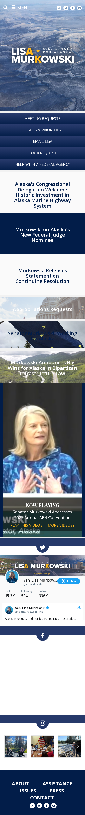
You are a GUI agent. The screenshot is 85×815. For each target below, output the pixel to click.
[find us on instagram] (42, 722)
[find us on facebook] (42, 635)
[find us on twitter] (42, 546)
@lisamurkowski (32, 584)
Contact (42, 797)
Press (57, 790)
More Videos (61, 525)
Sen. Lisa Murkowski (40, 580)
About (20, 783)
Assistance (57, 783)
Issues (28, 790)
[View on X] (79, 607)
